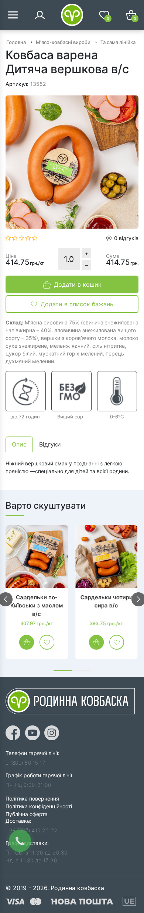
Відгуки (50, 444)
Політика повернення (32, 798)
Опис (19, 444)
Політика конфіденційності (39, 806)
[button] (63, 670)
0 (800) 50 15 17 (25, 762)
